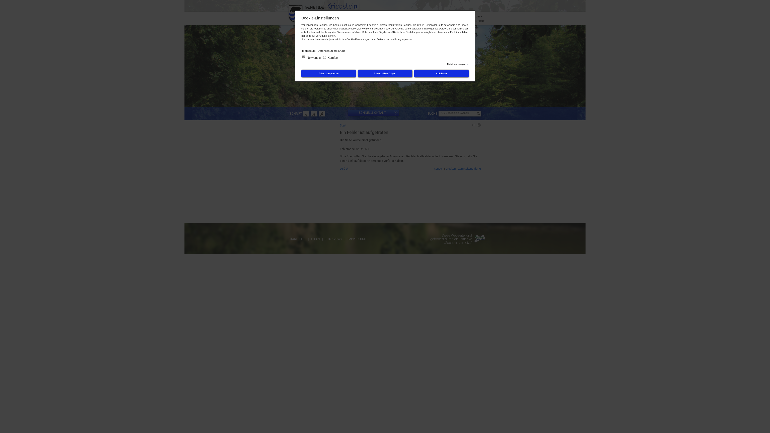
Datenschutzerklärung (331, 50)
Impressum (308, 50)
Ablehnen (441, 73)
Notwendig (313, 57)
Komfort (332, 57)
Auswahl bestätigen (385, 73)
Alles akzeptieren (328, 73)
